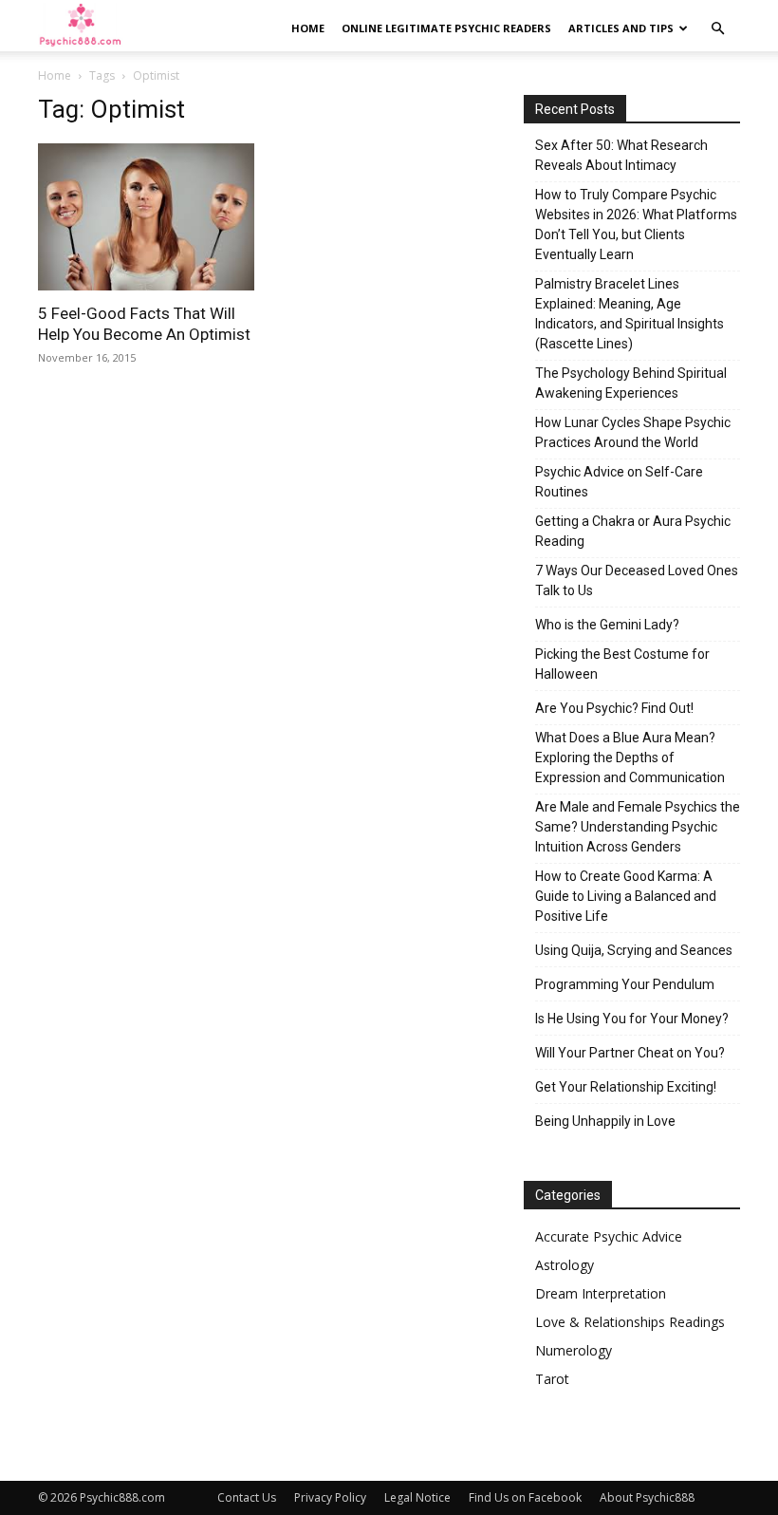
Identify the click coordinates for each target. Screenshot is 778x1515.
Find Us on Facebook (525, 1497)
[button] (717, 29)
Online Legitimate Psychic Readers (446, 28)
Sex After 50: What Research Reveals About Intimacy (621, 155)
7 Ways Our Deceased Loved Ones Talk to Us (636, 580)
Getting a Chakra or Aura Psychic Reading (633, 531)
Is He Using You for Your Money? (632, 1018)
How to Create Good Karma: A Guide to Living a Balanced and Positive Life (625, 896)
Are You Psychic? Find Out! (614, 708)
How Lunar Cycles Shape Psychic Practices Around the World (633, 432)
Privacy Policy (330, 1497)
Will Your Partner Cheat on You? (630, 1052)
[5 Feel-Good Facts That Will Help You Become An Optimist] (146, 216)
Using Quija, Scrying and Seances (633, 950)
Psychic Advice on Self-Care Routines (619, 481)
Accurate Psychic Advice (608, 1236)
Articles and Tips (621, 28)
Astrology (564, 1265)
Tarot (552, 1379)
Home (307, 28)
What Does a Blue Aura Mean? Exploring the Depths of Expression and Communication (630, 757)
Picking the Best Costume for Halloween (622, 664)
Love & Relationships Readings (630, 1322)
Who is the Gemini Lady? (607, 624)
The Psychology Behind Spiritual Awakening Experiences (631, 383)
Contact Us (246, 1497)
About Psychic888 (647, 1497)
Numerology (573, 1350)
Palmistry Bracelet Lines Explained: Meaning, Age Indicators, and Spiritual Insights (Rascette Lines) (629, 313)
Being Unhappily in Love (605, 1121)
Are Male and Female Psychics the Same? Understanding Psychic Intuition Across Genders (637, 826)
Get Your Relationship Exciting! (625, 1086)
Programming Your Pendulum (624, 984)
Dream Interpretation (600, 1293)
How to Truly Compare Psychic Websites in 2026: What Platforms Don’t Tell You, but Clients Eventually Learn (636, 224)
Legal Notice (417, 1497)
